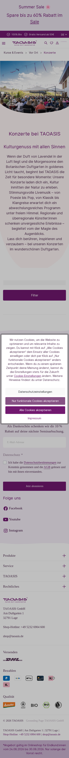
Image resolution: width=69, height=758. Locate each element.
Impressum (34, 418)
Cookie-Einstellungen (27, 375)
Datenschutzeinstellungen (35, 391)
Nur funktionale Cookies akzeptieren (35, 400)
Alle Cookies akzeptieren (35, 410)
